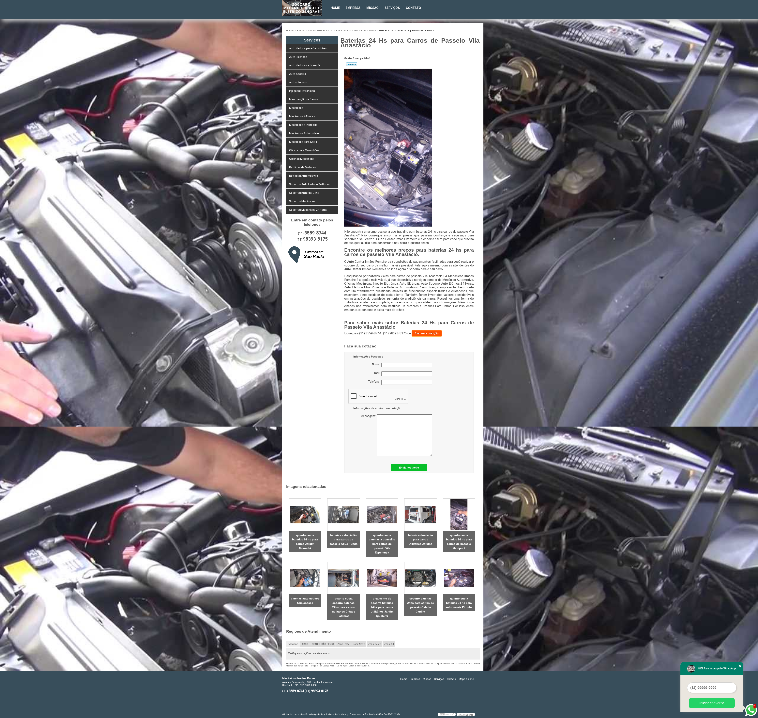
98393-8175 (315, 239)
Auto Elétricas (298, 56)
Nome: (376, 364)
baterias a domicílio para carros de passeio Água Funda (343, 539)
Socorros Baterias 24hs (304, 192)
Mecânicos (296, 107)
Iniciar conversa (711, 703)
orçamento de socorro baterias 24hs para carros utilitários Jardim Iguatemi (382, 607)
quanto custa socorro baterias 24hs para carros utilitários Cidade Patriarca (343, 607)
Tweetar (351, 64)
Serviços (392, 8)
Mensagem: (385, 435)
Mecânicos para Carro (303, 141)
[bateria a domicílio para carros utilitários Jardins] (420, 514)
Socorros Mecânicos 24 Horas (308, 209)
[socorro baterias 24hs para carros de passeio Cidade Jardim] (420, 578)
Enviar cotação (409, 467)
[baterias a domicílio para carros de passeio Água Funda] (343, 514)
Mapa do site (466, 679)
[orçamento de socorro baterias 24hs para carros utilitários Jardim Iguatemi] (382, 578)
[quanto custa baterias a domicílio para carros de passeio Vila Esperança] (382, 514)
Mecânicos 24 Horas (302, 116)
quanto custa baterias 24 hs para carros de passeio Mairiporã (459, 542)
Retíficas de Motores (302, 167)
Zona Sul (389, 644)
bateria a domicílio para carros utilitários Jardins (420, 539)
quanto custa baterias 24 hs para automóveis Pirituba (459, 603)
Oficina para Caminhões (304, 150)
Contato (413, 8)
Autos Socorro (298, 82)
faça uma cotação (427, 333)
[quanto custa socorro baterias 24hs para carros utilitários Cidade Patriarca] (343, 578)
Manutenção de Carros (303, 99)
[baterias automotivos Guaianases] (305, 578)
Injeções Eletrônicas (302, 90)
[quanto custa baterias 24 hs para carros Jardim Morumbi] (305, 514)
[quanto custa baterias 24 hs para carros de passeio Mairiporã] (459, 514)
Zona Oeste (374, 644)
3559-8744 (315, 233)
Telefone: (374, 381)
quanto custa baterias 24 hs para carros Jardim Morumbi (305, 542)
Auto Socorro (297, 73)
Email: (377, 373)
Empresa (353, 8)
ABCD (305, 644)
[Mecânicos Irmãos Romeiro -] (305, 8)
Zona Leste (343, 644)
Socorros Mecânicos (302, 201)
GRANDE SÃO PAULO (322, 644)
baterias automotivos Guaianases (305, 600)
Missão (372, 8)
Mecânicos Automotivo (304, 133)
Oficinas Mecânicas (301, 158)
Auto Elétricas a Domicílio (305, 65)
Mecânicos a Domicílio (303, 124)
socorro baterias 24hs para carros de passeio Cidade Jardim (420, 605)
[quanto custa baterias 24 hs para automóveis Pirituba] (459, 578)
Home (335, 8)
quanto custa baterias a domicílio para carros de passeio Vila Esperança (382, 544)
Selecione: (293, 644)
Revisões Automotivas (303, 175)
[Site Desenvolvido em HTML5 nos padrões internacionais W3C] (447, 714)
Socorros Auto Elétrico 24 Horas (309, 184)
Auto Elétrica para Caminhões (308, 48)
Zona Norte (359, 644)
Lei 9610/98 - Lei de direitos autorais (353, 666)
